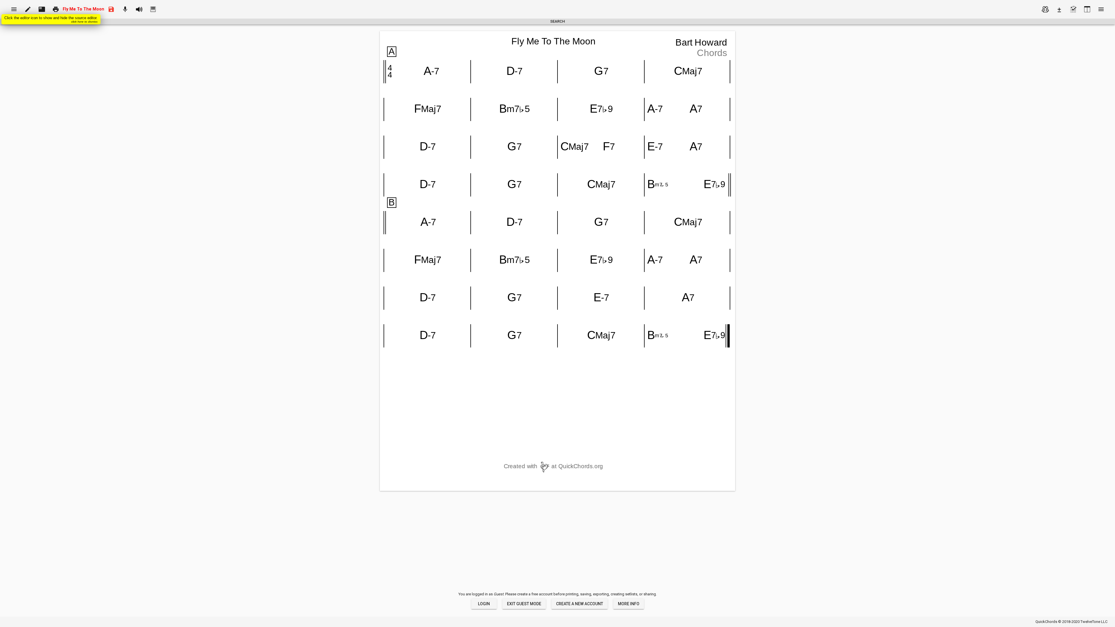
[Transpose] (1059, 9)
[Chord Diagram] (1073, 9)
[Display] (1087, 9)
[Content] (1045, 9)
